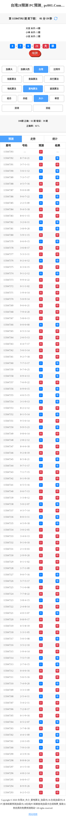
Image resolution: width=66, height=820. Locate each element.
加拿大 (9, 69)
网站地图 (33, 814)
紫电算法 (33, 89)
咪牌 (35, 53)
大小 (41, 98)
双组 (48, 108)
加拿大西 (25, 69)
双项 (17, 108)
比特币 (57, 69)
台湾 (41, 69)
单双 (57, 98)
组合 (9, 98)
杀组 (25, 98)
